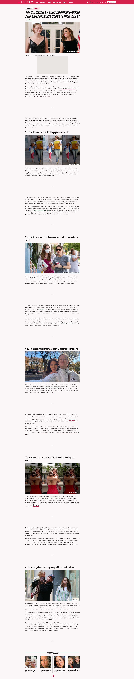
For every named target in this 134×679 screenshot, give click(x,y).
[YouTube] (87, 2)
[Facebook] (85, 2)
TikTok (41, 309)
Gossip (49, 2)
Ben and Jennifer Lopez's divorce (42, 96)
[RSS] (105, 2)
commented (45, 432)
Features (70, 2)
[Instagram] (90, 2)
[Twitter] (92, 2)
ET (54, 392)
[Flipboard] (97, 2)
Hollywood (36, 8)
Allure (59, 607)
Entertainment (57, 2)
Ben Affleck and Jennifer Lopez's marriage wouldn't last (51, 496)
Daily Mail (72, 420)
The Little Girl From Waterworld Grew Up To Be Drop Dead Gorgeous (45, 670)
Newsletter (112, 2)
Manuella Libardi (30, 19)
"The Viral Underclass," (67, 323)
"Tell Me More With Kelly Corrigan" (42, 210)
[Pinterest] (95, 2)
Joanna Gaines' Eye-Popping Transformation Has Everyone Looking (59, 670)
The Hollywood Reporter (69, 89)
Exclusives (43, 2)
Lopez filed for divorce (31, 500)
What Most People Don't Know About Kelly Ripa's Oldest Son (73, 670)
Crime (64, 2)
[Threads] (100, 2)
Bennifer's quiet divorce (51, 386)
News (37, 2)
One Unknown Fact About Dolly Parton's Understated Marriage (30, 670)
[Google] (102, 2)
